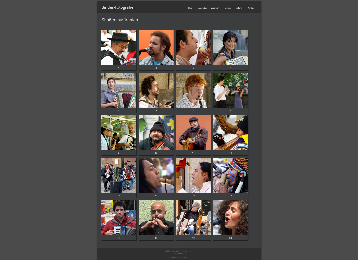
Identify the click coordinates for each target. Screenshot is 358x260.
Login (191, 251)
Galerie (239, 7)
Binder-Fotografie (117, 7)
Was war (215, 7)
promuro (184, 251)
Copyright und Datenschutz (179, 257)
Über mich (202, 7)
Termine (227, 7)
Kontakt (251, 7)
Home (191, 7)
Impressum (179, 253)
